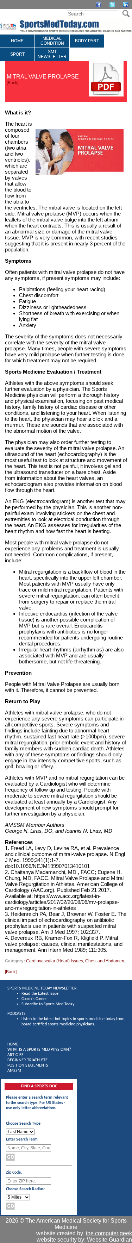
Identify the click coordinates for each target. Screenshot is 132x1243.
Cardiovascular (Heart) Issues (54, 960)
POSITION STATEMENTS (27, 1065)
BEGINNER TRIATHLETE (27, 1060)
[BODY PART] (87, 46)
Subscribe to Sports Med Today (47, 1004)
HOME (12, 1044)
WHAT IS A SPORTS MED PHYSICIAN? (39, 1050)
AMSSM (14, 1071)
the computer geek (109, 1233)
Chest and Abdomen (104, 960)
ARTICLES (15, 1055)
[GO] (126, 13)
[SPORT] (17, 59)
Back (12, 82)
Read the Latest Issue (39, 994)
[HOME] (17, 46)
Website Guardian (109, 1240)
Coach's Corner (34, 999)
